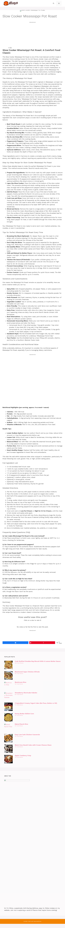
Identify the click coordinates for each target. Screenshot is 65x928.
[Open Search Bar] (53, 3)
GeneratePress (37, 921)
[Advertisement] (32, 35)
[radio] (26, 623)
